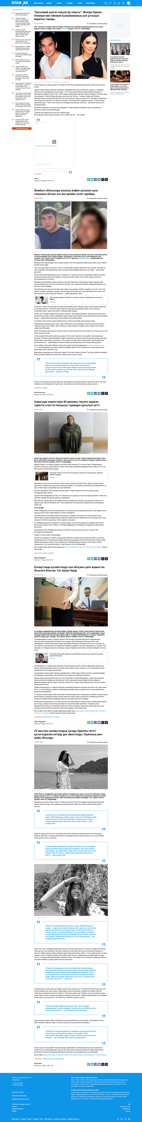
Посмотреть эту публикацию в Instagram (46, 145)
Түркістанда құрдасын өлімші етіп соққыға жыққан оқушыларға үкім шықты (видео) (76, 298)
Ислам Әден (38, 1063)
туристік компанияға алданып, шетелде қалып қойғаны (83, 547)
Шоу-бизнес (91, 3)
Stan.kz (64, 29)
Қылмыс (45, 388)
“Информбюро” (84, 258)
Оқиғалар (51, 553)
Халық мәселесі (59, 1059)
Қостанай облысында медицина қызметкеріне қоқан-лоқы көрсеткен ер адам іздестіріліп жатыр (76, 655)
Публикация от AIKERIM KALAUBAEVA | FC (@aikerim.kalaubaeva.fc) (54, 168)
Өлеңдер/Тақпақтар (17, 1109)
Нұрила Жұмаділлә (40, 558)
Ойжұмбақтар (126, 1109)
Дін (129, 1104)
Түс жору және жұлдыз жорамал (21, 1104)
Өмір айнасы (38, 3)
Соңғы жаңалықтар (22, 128)
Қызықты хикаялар (60, 1119)
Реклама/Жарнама (19, 1096)
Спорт (80, 3)
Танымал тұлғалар (125, 1106)
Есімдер (14, 1111)
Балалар (127, 1111)
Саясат (59, 3)
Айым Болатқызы (39, 392)
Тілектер (14, 1106)
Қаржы (48, 3)
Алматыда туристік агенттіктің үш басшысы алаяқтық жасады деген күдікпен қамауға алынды (76, 473)
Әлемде (69, 3)
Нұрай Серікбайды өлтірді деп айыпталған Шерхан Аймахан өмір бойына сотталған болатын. (75, 1055)
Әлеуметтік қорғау (48, 717)
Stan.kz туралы (18, 1092)
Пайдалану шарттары (20, 1099)
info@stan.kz (16, 1080)
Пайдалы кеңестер (73, 1119)
